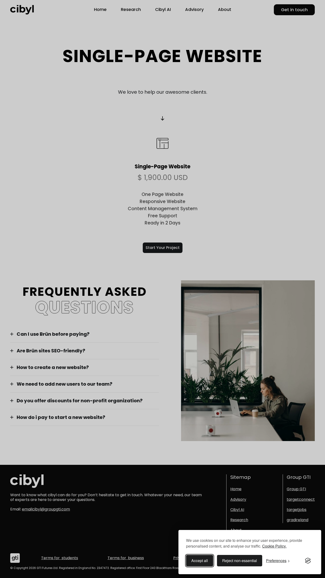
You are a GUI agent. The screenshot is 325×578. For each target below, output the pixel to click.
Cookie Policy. (274, 546)
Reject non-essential (239, 560)
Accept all (199, 560)
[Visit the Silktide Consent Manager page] (308, 560)
